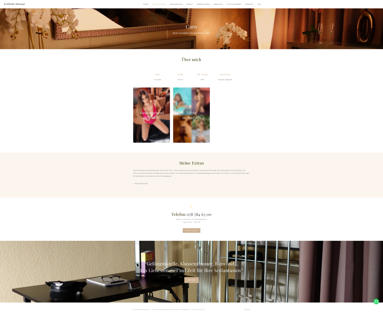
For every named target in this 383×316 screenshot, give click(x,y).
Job (259, 4)
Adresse (249, 4)
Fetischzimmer (234, 4)
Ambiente (218, 4)
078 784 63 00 (199, 214)
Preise (190, 4)
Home (145, 4)
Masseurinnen (159, 4)
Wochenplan (176, 4)
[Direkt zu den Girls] (191, 115)
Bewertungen (203, 4)
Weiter (191, 280)
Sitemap (247, 309)
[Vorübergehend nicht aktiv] (151, 115)
